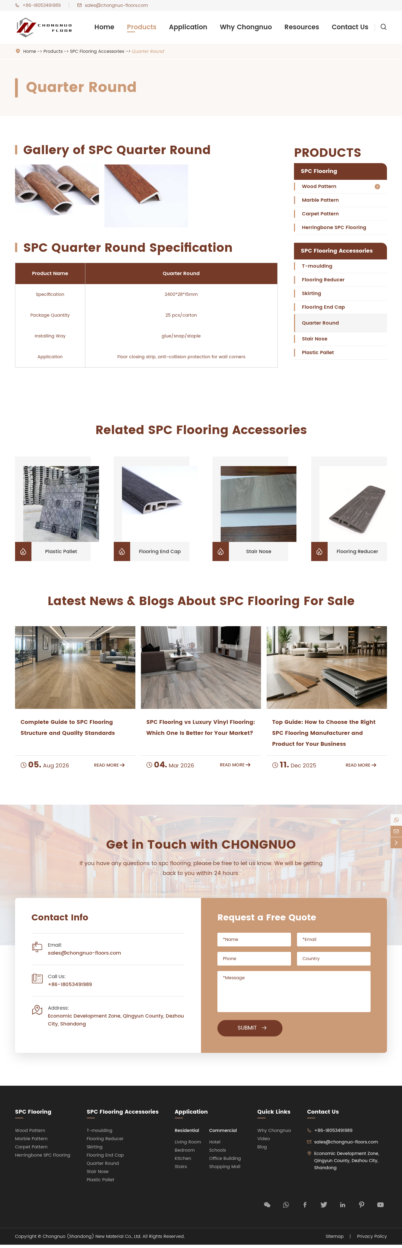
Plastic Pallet (318, 353)
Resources (301, 27)
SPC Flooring (319, 171)
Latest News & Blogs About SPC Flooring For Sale (201, 601)
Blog (262, 1147)
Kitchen (183, 1158)
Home (104, 27)
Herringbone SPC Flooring (334, 228)
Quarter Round (148, 51)
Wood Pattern (319, 186)
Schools (217, 1150)
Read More (109, 765)
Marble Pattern (320, 200)
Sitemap (335, 1236)
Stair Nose (314, 339)
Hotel (214, 1142)
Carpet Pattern (320, 214)
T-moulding (317, 266)
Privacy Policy (372, 1236)
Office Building (225, 1158)
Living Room (188, 1142)
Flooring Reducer (323, 280)
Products (141, 27)
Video (263, 1138)
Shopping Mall (224, 1166)
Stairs (181, 1166)
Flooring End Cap (323, 307)
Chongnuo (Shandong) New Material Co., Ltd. (92, 1236)
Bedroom (185, 1150)
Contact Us (350, 27)
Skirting (311, 293)
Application (188, 27)
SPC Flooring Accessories (97, 51)
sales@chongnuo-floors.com (116, 5)
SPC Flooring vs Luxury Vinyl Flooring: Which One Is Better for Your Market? (200, 728)
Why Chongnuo (246, 27)
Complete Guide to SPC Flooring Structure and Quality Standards (68, 728)
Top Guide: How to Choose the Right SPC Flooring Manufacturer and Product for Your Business (323, 733)
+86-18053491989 (41, 5)
